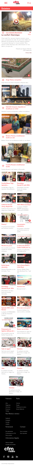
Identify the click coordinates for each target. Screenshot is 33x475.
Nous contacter (23, 431)
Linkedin (7, 424)
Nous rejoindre (23, 433)
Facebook (8, 418)
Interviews (8, 407)
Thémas (7, 411)
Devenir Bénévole (20, 409)
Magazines (8, 405)
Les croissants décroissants (14, 32)
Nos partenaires (9, 431)
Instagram (8, 420)
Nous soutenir (9, 435)
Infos (7, 403)
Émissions (5, 8)
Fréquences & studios (21, 407)
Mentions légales (9, 442)
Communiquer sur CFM (11, 433)
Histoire (18, 403)
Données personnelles (11, 444)
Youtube (7, 422)
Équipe (17, 405)
